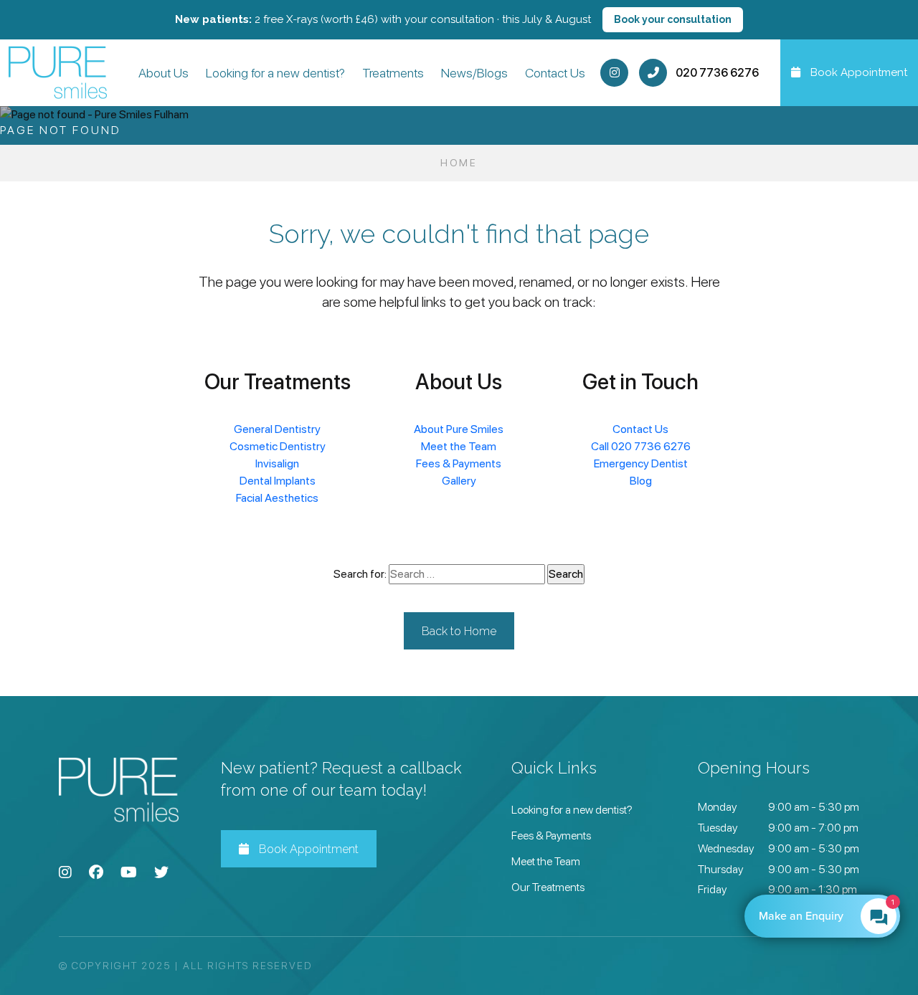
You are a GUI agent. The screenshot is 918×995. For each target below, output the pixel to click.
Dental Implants (278, 480)
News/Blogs (474, 72)
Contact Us (555, 72)
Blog (641, 480)
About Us (163, 72)
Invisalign (277, 463)
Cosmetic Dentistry (278, 446)
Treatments (393, 72)
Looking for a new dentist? (275, 72)
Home (459, 162)
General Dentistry (277, 429)
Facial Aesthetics (277, 498)
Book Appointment (307, 849)
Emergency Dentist (641, 463)
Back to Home (459, 631)
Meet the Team (458, 446)
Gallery (459, 480)
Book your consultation (673, 19)
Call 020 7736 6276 (641, 446)
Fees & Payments (458, 463)
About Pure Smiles (458, 429)
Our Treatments (548, 887)
